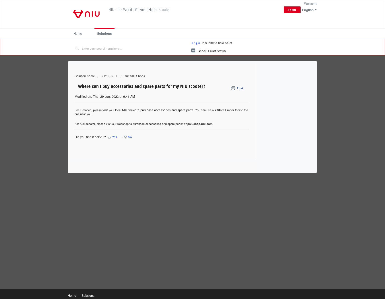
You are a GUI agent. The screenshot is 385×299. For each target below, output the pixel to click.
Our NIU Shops (134, 76)
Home (78, 33)
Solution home (85, 76)
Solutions (104, 33)
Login (196, 43)
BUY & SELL (109, 76)
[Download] (184, 92)
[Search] (77, 48)
